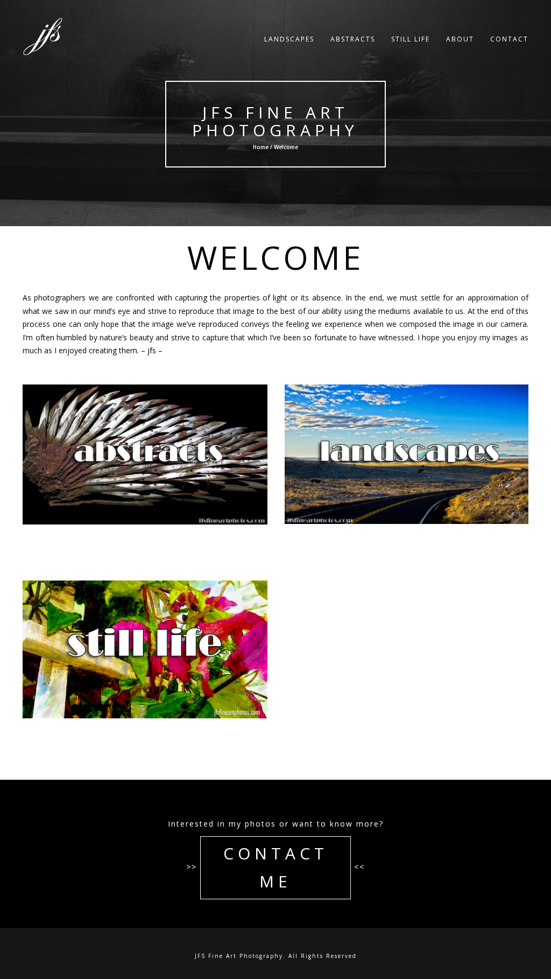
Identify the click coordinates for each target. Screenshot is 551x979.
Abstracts (352, 39)
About (460, 39)
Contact (509, 39)
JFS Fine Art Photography (276, 121)
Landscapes (289, 39)
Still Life (410, 39)
